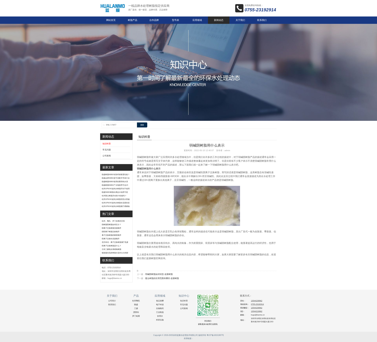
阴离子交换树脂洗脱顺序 (111, 228)
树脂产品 (132, 20)
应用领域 (197, 20)
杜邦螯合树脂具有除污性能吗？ (114, 196)
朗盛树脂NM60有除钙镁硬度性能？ (116, 175)
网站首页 (111, 20)
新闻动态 (218, 20)
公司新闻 (106, 156)
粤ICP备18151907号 (215, 335)
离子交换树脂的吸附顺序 (111, 235)
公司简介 (112, 301)
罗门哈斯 (136, 316)
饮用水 (160, 316)
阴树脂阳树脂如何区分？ (111, 225)
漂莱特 (136, 312)
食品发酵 (160, 301)
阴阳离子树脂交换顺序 (110, 232)
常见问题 (106, 149)
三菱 (136, 308)
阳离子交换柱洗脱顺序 (110, 239)
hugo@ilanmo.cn (258, 315)
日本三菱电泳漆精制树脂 (111, 249)
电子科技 (160, 304)
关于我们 (240, 20)
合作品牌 (154, 20)
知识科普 (106, 143)
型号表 (175, 20)
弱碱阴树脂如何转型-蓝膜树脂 (159, 274)
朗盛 (136, 304)
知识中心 (184, 295)
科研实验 (160, 320)
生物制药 (160, 308)
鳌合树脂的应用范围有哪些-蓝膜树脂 (162, 278)
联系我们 (262, 20)
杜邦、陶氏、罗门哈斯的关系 (113, 221)
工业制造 (160, 312)
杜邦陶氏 (136, 301)
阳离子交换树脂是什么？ (111, 246)
